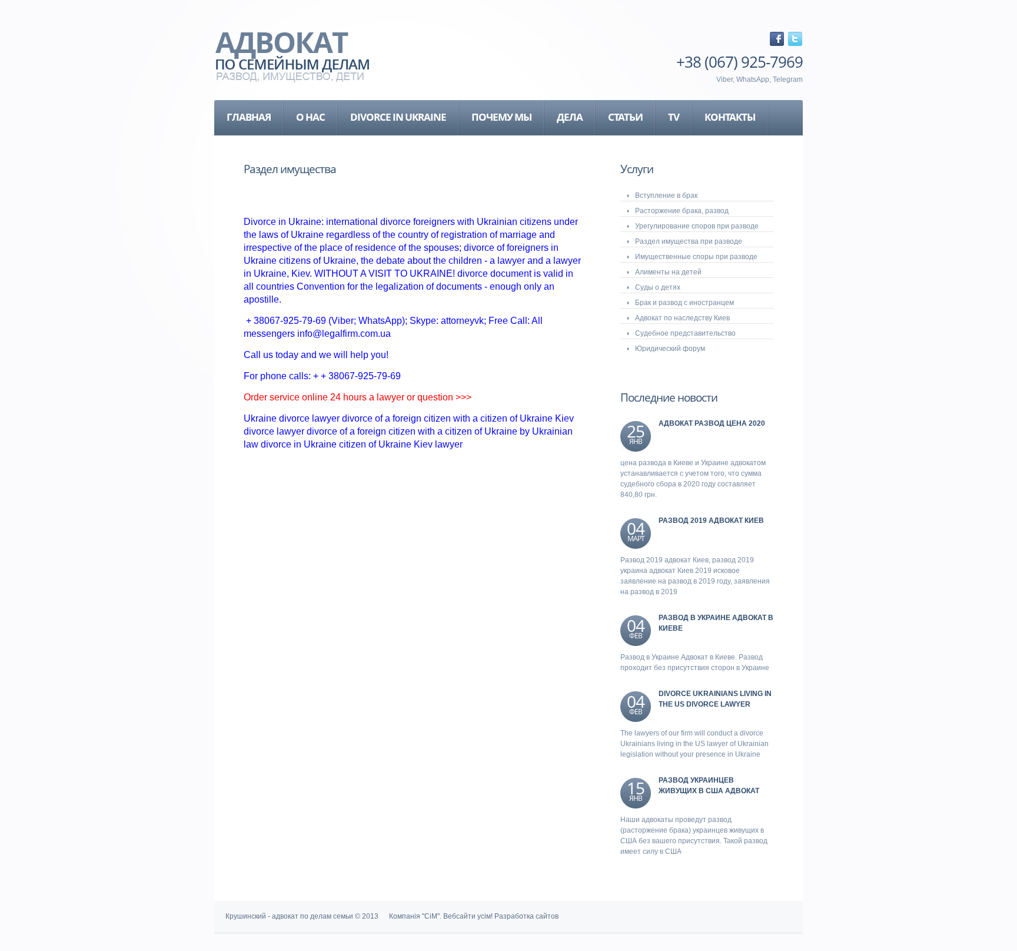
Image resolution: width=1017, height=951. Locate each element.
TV (673, 117)
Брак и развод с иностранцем (684, 303)
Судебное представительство (685, 333)
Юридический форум (670, 348)
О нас (310, 117)
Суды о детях (657, 287)
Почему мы (501, 117)
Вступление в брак (666, 195)
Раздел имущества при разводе (688, 241)
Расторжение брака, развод (682, 211)
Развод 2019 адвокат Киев (711, 520)
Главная (249, 117)
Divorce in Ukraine (398, 117)
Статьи (625, 117)
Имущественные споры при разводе (696, 257)
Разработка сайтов (526, 916)
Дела (570, 117)
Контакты (729, 117)
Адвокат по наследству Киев (682, 318)
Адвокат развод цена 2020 (712, 423)
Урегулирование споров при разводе (697, 226)
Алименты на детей (668, 272)
